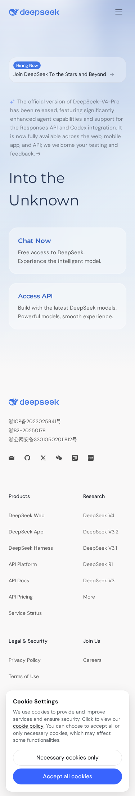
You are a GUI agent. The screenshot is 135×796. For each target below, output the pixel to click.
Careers (92, 660)
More (89, 596)
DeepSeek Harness (31, 548)
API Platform (23, 564)
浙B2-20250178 (27, 430)
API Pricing (21, 596)
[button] (67, 758)
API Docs (19, 580)
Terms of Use (24, 676)
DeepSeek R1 (98, 564)
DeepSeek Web (27, 515)
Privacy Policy (25, 660)
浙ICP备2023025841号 (35, 421)
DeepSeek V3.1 (100, 548)
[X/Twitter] (43, 458)
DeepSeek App (26, 531)
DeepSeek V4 (98, 515)
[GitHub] (27, 458)
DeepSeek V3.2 (100, 531)
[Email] (11, 458)
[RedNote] (90, 458)
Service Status (25, 613)
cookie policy (28, 726)
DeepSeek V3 (98, 580)
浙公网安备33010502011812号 (43, 439)
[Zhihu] (75, 458)
